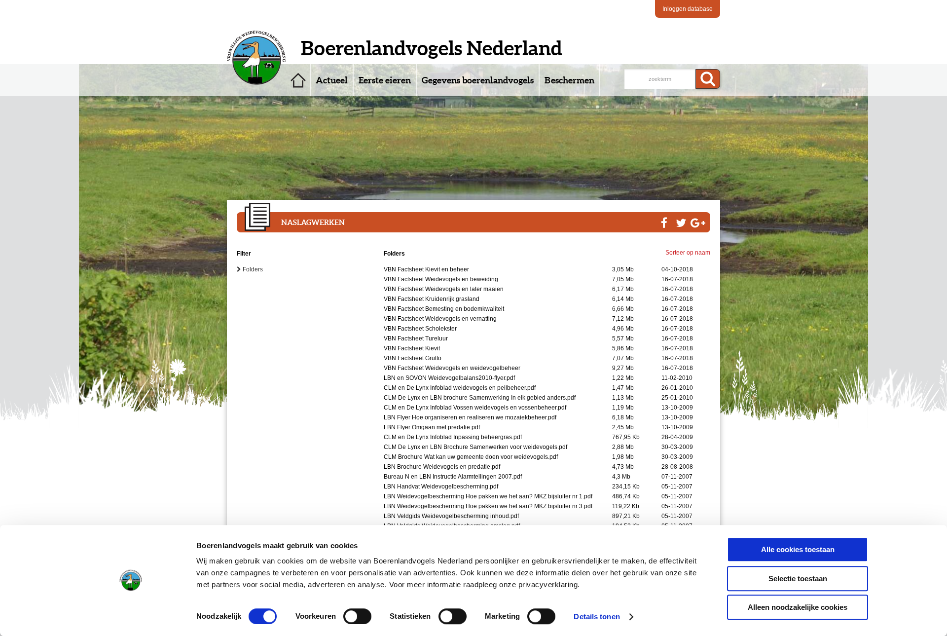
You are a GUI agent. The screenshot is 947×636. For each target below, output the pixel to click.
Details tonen (596, 616)
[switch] (357, 616)
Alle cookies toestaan (798, 549)
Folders (250, 269)
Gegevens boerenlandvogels (478, 80)
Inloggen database (687, 8)
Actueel (332, 80)
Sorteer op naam (687, 252)
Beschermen (569, 80)
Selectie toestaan (797, 578)
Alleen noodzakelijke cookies (797, 607)
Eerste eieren (385, 80)
